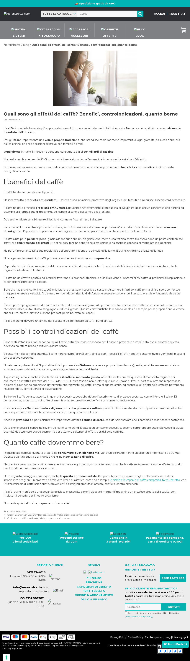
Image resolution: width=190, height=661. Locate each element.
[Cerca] (140, 14)
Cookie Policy (135, 637)
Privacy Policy (118, 637)
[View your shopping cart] (183, 30)
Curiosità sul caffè (16, 511)
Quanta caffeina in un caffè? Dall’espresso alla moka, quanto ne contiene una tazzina (52, 514)
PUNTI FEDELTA (94, 591)
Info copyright (180, 637)
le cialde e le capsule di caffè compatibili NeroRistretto (145, 480)
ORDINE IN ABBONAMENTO (94, 595)
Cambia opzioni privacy (158, 637)
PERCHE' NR (94, 582)
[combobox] (59, 14)
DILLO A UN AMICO (94, 599)
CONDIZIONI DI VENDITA (94, 586)
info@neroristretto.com (31, 587)
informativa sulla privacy (139, 616)
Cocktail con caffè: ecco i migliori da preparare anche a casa (38, 518)
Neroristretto (12, 45)
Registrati (177, 13)
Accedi (159, 13)
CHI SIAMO (93, 578)
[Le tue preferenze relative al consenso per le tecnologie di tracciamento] (6, 657)
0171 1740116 (36, 572)
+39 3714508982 (31, 598)
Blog (26, 45)
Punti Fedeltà (177, 644)
